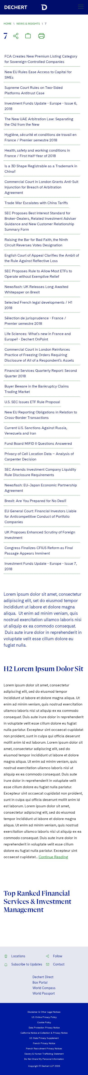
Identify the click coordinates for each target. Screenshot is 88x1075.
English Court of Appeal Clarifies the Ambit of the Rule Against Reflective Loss (42, 258)
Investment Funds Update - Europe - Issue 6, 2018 (41, 106)
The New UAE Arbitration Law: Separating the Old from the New (39, 122)
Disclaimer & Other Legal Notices (44, 1011)
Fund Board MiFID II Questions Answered (38, 443)
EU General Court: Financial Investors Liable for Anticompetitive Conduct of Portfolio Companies (40, 516)
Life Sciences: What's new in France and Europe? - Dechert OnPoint (38, 336)
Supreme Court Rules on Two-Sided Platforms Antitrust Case (34, 90)
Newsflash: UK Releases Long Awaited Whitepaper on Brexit (36, 289)
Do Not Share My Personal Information (44, 1059)
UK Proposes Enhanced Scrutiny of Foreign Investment (40, 535)
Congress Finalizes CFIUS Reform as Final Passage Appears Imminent (39, 550)
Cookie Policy (44, 1022)
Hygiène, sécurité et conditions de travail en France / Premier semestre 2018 (40, 137)
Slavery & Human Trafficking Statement (44, 1053)
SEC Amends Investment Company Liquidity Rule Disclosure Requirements (40, 472)
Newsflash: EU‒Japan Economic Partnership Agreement (41, 488)
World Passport (43, 993)
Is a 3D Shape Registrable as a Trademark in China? (41, 169)
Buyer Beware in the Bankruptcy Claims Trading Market (37, 389)
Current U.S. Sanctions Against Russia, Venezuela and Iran (36, 430)
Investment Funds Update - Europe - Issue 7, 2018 (41, 566)
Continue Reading (53, 857)
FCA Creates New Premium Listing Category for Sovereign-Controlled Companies (41, 59)
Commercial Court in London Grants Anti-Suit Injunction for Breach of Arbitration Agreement (41, 187)
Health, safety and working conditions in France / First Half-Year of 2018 (37, 153)
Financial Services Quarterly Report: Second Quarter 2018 (41, 373)
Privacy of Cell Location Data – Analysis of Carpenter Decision (39, 456)
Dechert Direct (42, 977)
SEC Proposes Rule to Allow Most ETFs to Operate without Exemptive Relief (38, 274)
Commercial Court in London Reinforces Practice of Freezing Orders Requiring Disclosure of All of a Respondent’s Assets (39, 354)
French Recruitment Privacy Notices (44, 1048)
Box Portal (39, 982)
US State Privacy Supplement (44, 1038)
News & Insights (28, 23)
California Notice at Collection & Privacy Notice (44, 1032)
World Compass (44, 988)
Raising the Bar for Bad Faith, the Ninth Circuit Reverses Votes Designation (36, 242)
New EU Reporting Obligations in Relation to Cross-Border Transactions (41, 415)
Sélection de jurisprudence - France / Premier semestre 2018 (35, 321)
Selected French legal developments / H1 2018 (38, 305)
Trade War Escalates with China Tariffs (36, 203)
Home (8, 23)
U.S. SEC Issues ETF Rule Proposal (32, 402)
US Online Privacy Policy (44, 1017)
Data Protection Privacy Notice (44, 1027)
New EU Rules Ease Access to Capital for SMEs (38, 75)
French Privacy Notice (44, 1043)
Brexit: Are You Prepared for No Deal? (35, 501)
